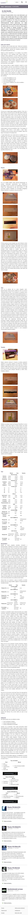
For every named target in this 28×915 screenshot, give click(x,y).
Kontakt (2, 912)
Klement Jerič (10, 808)
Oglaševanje (17, 910)
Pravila (2, 908)
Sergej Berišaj (10, 869)
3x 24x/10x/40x (6, 11)
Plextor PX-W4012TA (13, 847)
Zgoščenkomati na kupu (15, 889)
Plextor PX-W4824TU (14, 827)
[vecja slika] (10, 91)
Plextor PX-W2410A (13, 868)
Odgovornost (4, 910)
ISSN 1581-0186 (18, 912)
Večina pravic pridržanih (20, 908)
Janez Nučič (4, 12)
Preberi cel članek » (8, 821)
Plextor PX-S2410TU (13, 807)
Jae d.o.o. (14, 755)
